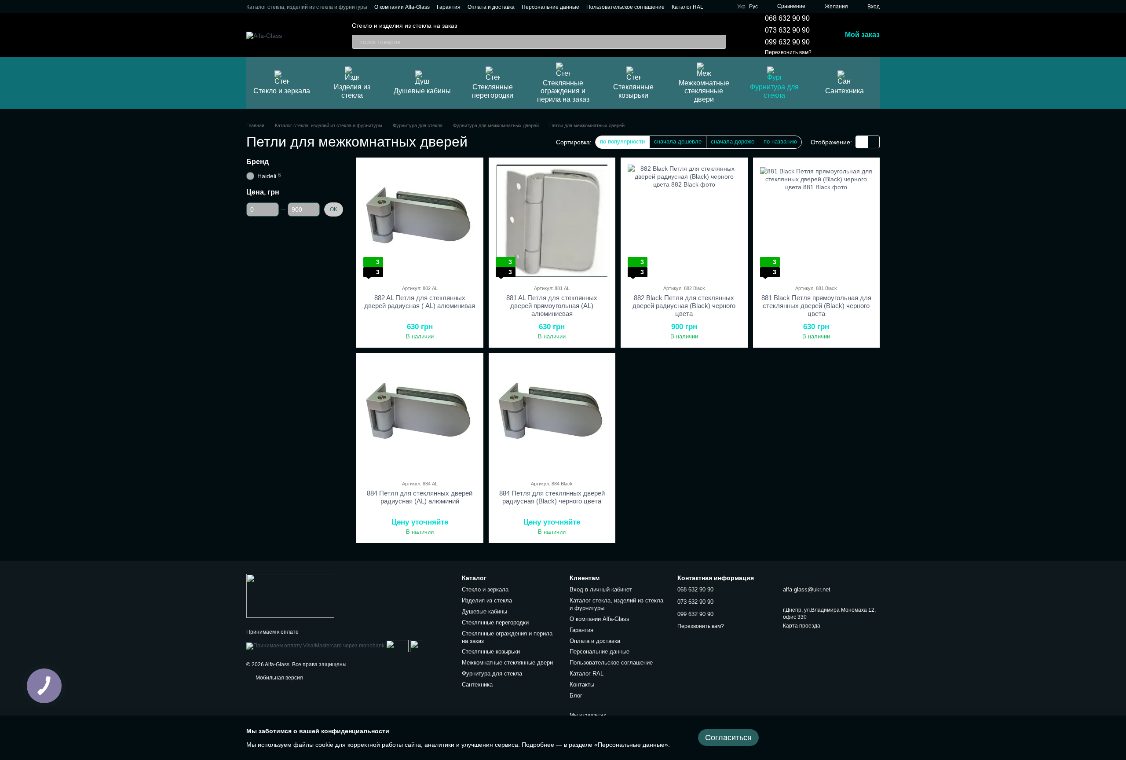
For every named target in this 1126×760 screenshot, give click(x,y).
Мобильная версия (278, 678)
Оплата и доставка (491, 7)
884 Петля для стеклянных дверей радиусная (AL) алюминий (419, 497)
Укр (741, 6)
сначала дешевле (678, 141)
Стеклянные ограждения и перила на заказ (563, 91)
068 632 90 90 (787, 18)
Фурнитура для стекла (774, 91)
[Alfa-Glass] (290, 595)
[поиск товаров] (719, 42)
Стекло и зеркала (281, 91)
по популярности (622, 141)
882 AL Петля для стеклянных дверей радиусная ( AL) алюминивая (419, 301)
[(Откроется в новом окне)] (397, 646)
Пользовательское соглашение (625, 7)
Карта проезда (801, 626)
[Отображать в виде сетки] (862, 142)
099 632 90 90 (787, 42)
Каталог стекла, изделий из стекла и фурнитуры (306, 7)
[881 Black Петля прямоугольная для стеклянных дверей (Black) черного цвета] (816, 221)
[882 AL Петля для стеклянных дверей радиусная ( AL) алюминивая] (419, 221)
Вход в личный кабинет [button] (601, 589)
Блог (576, 695)
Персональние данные (550, 7)
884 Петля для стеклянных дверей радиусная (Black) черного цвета (552, 497)
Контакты (582, 684)
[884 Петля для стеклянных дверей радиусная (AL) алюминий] (419, 416)
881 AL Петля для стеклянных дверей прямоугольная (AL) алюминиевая (551, 305)
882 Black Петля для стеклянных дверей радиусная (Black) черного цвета (683, 305)
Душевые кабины (422, 91)
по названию (780, 141)
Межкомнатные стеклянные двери (704, 91)
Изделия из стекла (352, 91)
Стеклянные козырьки (633, 91)
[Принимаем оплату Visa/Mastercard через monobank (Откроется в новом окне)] (315, 646)
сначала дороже (732, 141)
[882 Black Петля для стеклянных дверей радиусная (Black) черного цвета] (684, 221)
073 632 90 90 (787, 30)
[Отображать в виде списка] (873, 142)
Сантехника (844, 91)
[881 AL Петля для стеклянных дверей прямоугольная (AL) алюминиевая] (552, 221)
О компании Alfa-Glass (402, 7)
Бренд (257, 161)
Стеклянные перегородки (492, 91)
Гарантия (449, 7)
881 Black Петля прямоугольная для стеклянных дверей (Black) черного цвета (816, 305)
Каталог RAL (687, 7)
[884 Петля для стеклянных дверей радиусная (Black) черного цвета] (552, 416)
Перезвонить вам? (788, 52)
